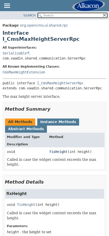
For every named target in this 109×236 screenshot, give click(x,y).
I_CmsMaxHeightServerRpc (60, 83)
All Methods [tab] (20, 122)
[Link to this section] (54, 109)
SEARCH (29, 15)
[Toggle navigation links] (7, 6)
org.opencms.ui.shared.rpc (44, 25)
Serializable (15, 53)
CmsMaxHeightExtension (24, 72)
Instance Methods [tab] (58, 122)
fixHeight (58, 152)
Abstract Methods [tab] (26, 129)
